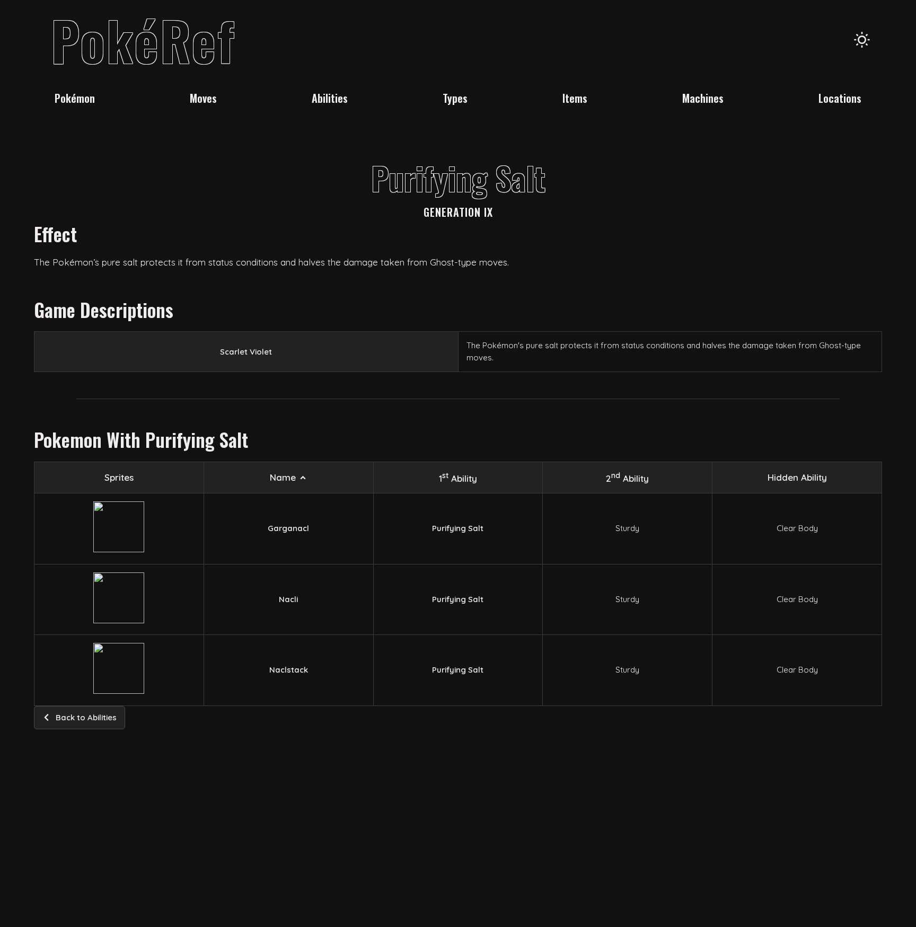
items (574, 98)
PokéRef (143, 40)
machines (703, 98)
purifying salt (457, 528)
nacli (288, 599)
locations (839, 98)
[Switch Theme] (861, 39)
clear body (797, 528)
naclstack (288, 670)
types (455, 98)
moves (203, 98)
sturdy (627, 528)
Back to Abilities (86, 717)
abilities (330, 98)
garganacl (288, 528)
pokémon (75, 98)
